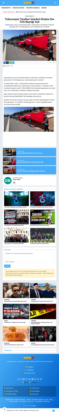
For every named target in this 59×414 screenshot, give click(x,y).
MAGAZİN (6, 299)
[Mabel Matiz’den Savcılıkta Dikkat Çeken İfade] (16, 290)
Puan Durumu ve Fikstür (12, 391)
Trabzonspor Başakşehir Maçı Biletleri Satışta (31, 12)
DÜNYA (6, 321)
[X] (21, 379)
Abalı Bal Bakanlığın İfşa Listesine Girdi (13, 344)
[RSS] (41, 379)
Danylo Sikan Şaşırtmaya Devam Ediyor (39, 225)
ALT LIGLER (31, 401)
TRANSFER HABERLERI (32, 8)
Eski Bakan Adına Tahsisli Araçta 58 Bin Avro (42, 301)
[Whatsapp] (38, 379)
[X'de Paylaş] (7, 62)
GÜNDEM (44, 8)
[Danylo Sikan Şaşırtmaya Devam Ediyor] (42, 217)
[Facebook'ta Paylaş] (4, 62)
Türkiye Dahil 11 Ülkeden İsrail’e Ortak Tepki (15, 322)
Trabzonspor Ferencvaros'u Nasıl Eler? (39, 243)
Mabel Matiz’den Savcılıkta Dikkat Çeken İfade (15, 301)
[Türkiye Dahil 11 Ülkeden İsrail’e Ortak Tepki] (16, 311)
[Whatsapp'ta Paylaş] (10, 62)
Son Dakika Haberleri (11, 394)
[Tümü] (54, 350)
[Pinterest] (24, 379)
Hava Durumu (9, 388)
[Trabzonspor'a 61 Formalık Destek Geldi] (16, 217)
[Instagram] (26, 379)
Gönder (7, 266)
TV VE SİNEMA (38, 401)
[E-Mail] (14, 183)
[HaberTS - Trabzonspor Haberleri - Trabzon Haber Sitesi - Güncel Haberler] (29, 2)
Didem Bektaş (17, 179)
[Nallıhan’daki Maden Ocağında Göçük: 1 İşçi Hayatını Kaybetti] (43, 311)
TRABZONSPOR (5, 8)
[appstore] (25, 382)
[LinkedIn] (29, 379)
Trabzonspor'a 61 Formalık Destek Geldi (14, 225)
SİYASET (33, 343)
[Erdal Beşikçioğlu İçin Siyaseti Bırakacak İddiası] (43, 334)
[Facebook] (18, 379)
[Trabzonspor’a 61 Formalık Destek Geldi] (16, 235)
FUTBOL (51, 399)
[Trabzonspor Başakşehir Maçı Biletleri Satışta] (16, 198)
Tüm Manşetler (36, 391)
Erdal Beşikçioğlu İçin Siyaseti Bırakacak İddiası (42, 344)
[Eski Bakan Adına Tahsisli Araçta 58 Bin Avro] (43, 290)
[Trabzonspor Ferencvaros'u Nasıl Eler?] (42, 235)
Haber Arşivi (35, 394)
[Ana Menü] (3, 3)
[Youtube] (32, 379)
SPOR (46, 399)
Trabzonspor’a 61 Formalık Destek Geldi (14, 243)
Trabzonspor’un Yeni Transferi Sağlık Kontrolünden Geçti (22, 410)
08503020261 (30, 370)
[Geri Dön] (4, 409)
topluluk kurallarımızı (19, 271)
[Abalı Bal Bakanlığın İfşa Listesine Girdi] (16, 334)
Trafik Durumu (35, 388)
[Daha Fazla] (13, 62)
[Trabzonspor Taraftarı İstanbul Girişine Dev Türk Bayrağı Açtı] (29, 45)
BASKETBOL (46, 401)
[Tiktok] (35, 379)
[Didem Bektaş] (8, 180)
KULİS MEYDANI (13, 401)
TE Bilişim (33, 405)
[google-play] (33, 382)
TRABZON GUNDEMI (18, 8)
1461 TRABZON (23, 401)
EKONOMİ (6, 343)
